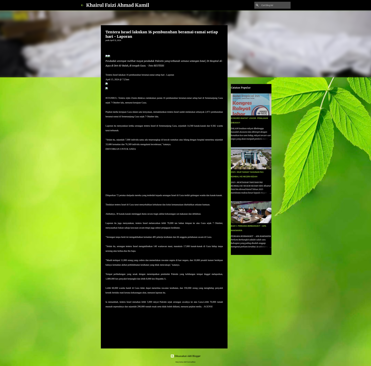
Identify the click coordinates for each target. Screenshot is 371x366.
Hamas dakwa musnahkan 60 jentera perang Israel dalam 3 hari (134, 158)
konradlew (191, 362)
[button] (107, 46)
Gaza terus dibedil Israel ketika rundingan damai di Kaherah (133, 186)
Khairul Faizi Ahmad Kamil (117, 5)
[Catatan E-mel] (107, 312)
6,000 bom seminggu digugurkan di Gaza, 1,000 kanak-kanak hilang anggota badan (144, 177)
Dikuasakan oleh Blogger (187, 356)
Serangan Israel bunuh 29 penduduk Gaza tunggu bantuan (132, 167)
